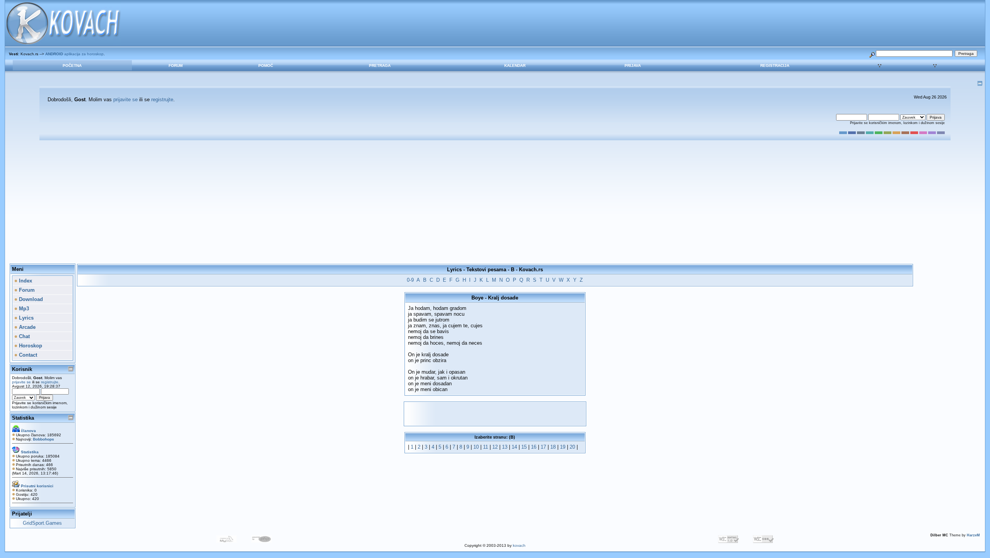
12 (495, 447)
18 (553, 447)
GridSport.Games (42, 523)
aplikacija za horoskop (74, 54)
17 (543, 447)
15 (524, 447)
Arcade (26, 327)
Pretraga (380, 65)
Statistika (23, 418)
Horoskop (29, 346)
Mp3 (23, 308)
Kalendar (515, 65)
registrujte (162, 99)
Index (24, 281)
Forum (176, 65)
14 (514, 447)
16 (533, 447)
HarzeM (973, 535)
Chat (23, 336)
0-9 (410, 280)
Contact (27, 355)
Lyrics (25, 318)
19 (562, 447)
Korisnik (22, 369)
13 (504, 447)
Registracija (774, 65)
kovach (519, 545)
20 (572, 447)
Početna (72, 65)
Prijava (633, 65)
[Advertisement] (495, 202)
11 (485, 447)
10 (476, 447)
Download (30, 299)
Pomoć (265, 65)
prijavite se (125, 99)
